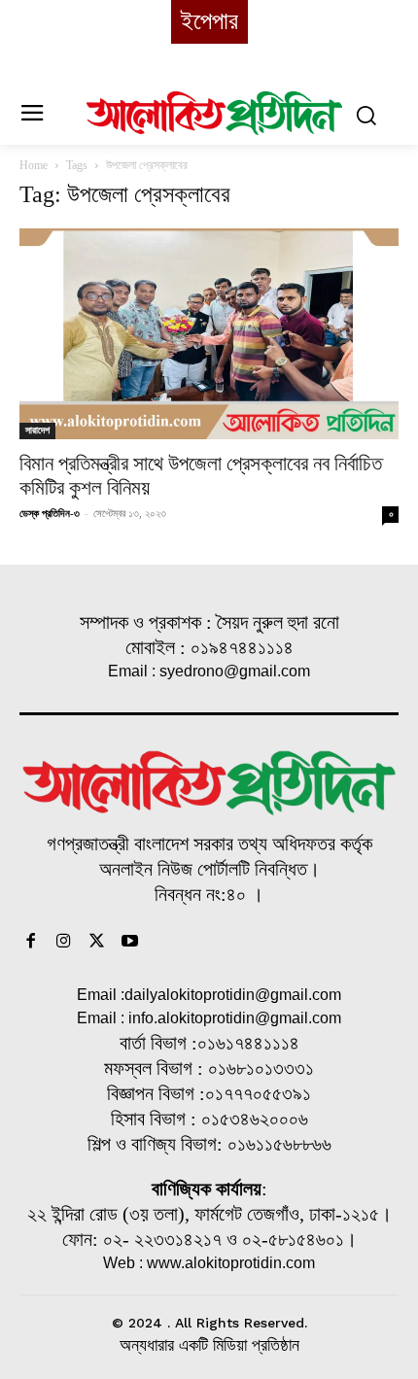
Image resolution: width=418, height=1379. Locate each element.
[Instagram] (64, 942)
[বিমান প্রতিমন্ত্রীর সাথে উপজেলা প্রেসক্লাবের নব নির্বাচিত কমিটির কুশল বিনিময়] (209, 333)
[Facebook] (31, 942)
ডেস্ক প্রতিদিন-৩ (49, 513)
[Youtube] (129, 942)
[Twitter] (97, 942)
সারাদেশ (37, 430)
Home (33, 165)
